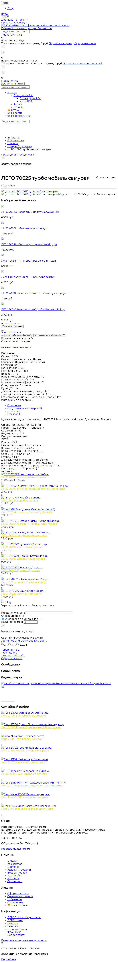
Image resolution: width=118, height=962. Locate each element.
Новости (12, 923)
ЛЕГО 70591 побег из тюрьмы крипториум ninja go (33, 293)
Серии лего (14, 881)
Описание (14, 405)
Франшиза (14, 932)
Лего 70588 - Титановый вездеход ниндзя (28, 260)
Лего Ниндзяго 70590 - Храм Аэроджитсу (28, 277)
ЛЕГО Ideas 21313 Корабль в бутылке (24, 773)
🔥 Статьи (13, 110)
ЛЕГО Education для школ (24, 917)
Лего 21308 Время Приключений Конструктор (31, 727)
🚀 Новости (14, 112)
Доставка (13, 411)
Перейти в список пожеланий (82, 63)
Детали (18, 107)
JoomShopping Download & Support (24, 640)
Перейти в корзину (62, 43)
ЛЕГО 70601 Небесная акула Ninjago (24, 228)
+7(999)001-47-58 (11, 34)
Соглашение (15, 902)
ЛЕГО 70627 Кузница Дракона (20, 570)
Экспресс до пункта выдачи (22, 618)
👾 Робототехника (18, 115)
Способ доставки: (12, 615)
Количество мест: (12, 621)
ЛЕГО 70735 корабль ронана (19, 500)
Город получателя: (13, 612)
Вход (10, 8)
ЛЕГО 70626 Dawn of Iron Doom (21, 593)
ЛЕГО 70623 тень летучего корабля (23, 477)
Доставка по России (14, 19)
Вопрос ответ (15, 934)
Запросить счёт (11, 332)
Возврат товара (17, 872)
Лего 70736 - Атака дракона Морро (23, 582)
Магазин (12, 861)
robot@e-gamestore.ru (15, 848)
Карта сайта (14, 875)
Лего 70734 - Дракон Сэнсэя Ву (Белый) (27, 512)
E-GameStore (26, 28)
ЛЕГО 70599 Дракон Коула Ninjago (23, 558)
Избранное (14, 899)
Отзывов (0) (14, 414)
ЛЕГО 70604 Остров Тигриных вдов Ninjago (29, 523)
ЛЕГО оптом (15, 920)
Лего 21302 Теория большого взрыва (25, 750)
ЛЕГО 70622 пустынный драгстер (22, 547)
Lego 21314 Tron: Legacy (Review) (21, 739)
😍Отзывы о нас (17, 905)
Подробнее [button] (8, 959)
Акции (18, 104)
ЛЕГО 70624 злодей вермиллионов (24, 535)
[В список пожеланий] (2, 330)
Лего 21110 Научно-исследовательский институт (32, 785)
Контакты (13, 878)
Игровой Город (17, 929)
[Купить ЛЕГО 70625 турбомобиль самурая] (29, 191)
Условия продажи (19, 869)
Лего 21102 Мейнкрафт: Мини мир (23, 762)
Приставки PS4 (23, 95)
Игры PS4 (26, 101)
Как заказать (15, 863)
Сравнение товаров (20, 896)
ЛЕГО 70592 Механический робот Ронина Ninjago (33, 309)
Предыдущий (10, 154)
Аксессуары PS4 (30, 98)
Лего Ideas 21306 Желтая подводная (24, 797)
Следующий (28, 154)
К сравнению (9, 80)
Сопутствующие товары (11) (24, 408)
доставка (14, 323)
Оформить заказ (85, 43)
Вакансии (13, 926)
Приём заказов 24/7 (14, 22)
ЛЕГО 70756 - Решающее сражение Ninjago (29, 244)
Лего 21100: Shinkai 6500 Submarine (23, 715)
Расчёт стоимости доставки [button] (16, 347)
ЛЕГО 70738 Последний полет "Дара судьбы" (30, 212)
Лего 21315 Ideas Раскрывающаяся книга (27, 808)
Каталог (12, 92)
